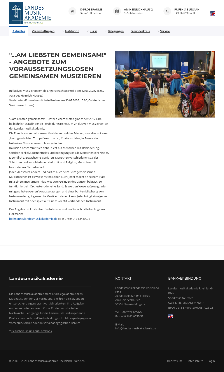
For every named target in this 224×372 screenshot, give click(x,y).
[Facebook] (10, 331)
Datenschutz (195, 361)
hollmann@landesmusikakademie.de (33, 219)
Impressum (174, 361)
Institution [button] (72, 31)
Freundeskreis (140, 31)
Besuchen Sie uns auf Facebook (31, 331)
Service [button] (165, 31)
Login (211, 361)
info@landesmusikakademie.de (135, 328)
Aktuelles (18, 31)
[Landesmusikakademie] (30, 13)
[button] (119, 84)
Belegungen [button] (116, 31)
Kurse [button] (93, 31)
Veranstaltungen (43, 31)
